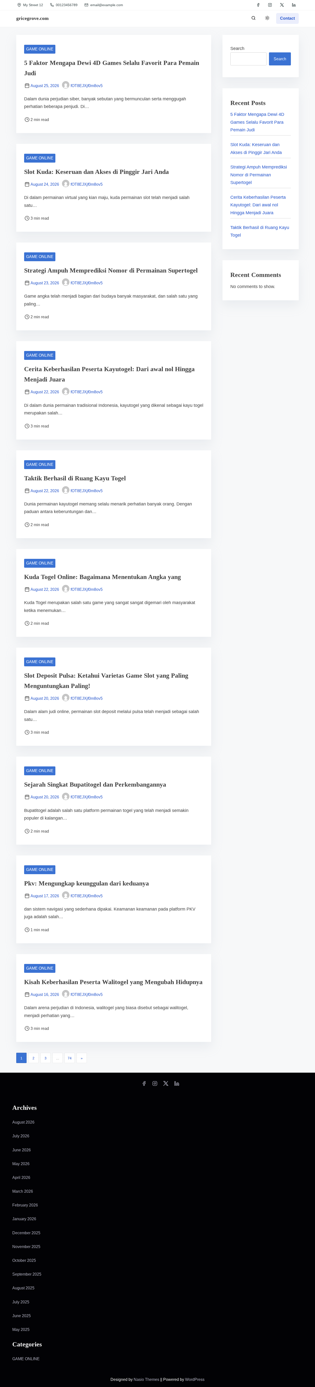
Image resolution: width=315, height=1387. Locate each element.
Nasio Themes (147, 1379)
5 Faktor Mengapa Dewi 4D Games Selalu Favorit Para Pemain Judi (257, 122)
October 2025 (24, 1260)
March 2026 (22, 1191)
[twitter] (282, 5)
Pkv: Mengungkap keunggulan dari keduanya (86, 883)
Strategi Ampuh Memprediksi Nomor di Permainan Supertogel (111, 270)
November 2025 (26, 1247)
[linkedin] (294, 5)
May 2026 (21, 1164)
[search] (253, 19)
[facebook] (258, 5)
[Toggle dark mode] (266, 19)
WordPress (195, 1379)
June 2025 (21, 1316)
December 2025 (26, 1233)
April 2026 (21, 1177)
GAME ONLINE (39, 49)
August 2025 (23, 1288)
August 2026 (23, 1122)
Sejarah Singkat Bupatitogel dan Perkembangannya (95, 784)
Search (237, 48)
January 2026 (24, 1219)
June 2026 (21, 1150)
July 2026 (20, 1136)
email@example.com (106, 5)
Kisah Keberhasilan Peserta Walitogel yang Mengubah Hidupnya (113, 982)
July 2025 (20, 1302)
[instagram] (270, 5)
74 (70, 1058)
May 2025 (21, 1329)
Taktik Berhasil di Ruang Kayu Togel (75, 478)
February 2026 (25, 1205)
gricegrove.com (32, 18)
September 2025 (26, 1274)
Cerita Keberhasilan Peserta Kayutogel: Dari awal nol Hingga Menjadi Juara (258, 205)
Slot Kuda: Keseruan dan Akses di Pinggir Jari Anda (96, 171)
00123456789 (66, 5)
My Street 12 (32, 5)
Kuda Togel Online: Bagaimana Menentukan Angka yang (102, 576)
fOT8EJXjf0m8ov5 (87, 86)
